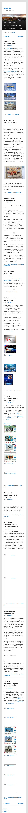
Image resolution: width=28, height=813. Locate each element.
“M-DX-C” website (10, 331)
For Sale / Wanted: (13, 28)
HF (18, 114)
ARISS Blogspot (10, 417)
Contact (20, 28)
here (8, 419)
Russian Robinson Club (12, 71)
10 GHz (5, 810)
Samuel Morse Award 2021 (9, 272)
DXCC (22, 603)
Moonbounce (6, 25)
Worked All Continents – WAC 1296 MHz (10, 495)
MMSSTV (19, 413)
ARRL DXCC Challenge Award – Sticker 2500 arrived (11, 524)
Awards (9, 114)
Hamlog (7, 72)
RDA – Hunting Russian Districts (10, 121)
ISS (18, 485)
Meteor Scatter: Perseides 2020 (9, 612)
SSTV (21, 485)
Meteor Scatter (11, 264)
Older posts (7, 36)
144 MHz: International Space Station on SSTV (11, 398)
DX (11, 603)
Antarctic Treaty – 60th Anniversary (10, 42)
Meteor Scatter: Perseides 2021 (9, 199)
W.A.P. (5, 71)
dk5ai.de (7, 8)
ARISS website (20, 416)
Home (5, 22)
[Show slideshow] (7, 423)
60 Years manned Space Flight (10, 299)
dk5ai (13, 32)
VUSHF (15, 264)
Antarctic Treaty (9, 48)
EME (12, 515)
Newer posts (21, 36)
